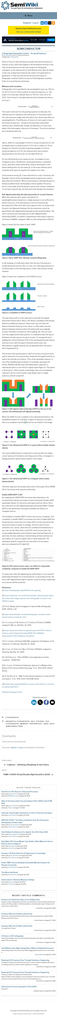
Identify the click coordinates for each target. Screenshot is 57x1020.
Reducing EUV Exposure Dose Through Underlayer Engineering (25, 960)
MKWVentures (12, 796)
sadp (46, 724)
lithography (12, 724)
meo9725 (14, 806)
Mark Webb (39, 954)
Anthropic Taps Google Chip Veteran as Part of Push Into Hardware (26, 813)
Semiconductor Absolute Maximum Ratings (17, 880)
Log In (36, 23)
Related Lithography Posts (12, 692)
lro (11, 882)
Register (27, 23)
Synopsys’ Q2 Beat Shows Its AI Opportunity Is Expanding (23, 853)
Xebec (10, 808)
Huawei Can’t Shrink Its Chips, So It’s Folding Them (20, 900)
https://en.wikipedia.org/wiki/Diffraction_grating (22, 590)
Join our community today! (28, 32)
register (13, 747)
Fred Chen (7, 55)
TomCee (11, 884)
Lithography (14, 57)
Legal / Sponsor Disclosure (22, 1014)
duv (33, 721)
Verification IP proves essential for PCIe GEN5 (19, 987)
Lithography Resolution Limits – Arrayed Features (24, 53)
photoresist (36, 724)
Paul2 (12, 846)
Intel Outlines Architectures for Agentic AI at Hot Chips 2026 (24, 832)
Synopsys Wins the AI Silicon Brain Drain (16, 914)
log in (21, 747)
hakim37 (14, 794)
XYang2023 (14, 834)
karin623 (11, 848)
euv (47, 721)
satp (52, 724)
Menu (29, 15)
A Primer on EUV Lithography (12, 936)
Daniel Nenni (12, 815)
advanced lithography (18, 721)
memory (24, 724)
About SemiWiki (38, 1014)
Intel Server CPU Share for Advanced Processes (19, 792)
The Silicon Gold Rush (9, 872)
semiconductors (14, 726)
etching (40, 721)
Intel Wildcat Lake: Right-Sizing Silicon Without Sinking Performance (27, 948)
